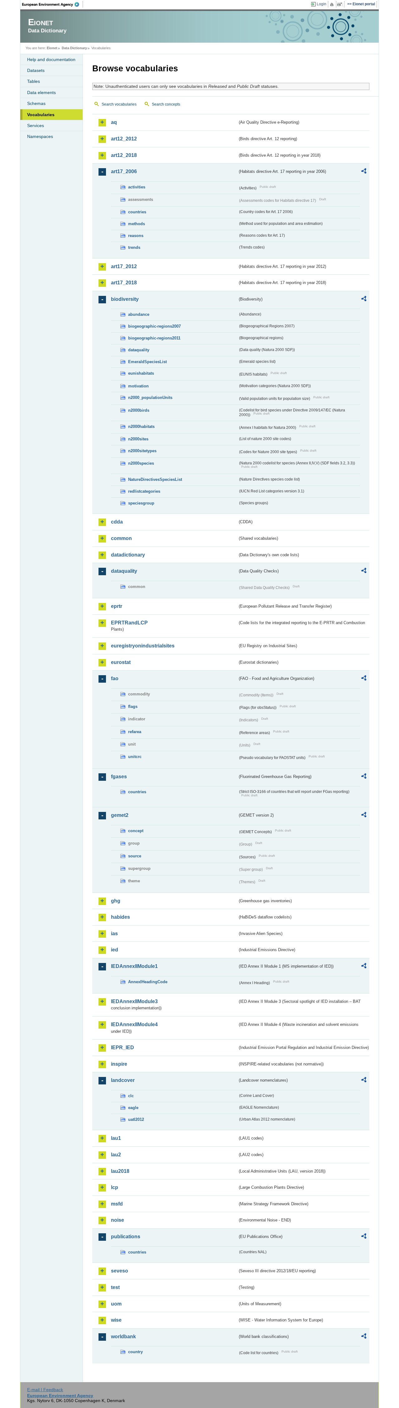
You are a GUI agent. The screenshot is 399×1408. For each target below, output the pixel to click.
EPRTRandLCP (129, 622)
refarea (134, 731)
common (121, 538)
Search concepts (166, 104)
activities (136, 187)
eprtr (116, 606)
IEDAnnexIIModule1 (134, 966)
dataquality (138, 350)
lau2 (116, 1154)
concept (135, 830)
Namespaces (40, 136)
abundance (138, 314)
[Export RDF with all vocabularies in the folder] (363, 172)
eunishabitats (141, 373)
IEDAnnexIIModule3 (134, 1001)
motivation (138, 386)
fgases (119, 776)
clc (131, 1095)
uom (116, 1303)
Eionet (52, 48)
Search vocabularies (119, 104)
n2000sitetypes (142, 450)
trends (134, 247)
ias (114, 933)
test (115, 1287)
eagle (133, 1107)
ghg (115, 900)
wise (116, 1320)
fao (114, 678)
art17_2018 (124, 282)
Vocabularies (41, 114)
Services (35, 125)
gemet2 (119, 815)
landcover (123, 1080)
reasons (135, 235)
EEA (52, 4)
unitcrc (135, 756)
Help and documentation (51, 59)
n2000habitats (141, 426)
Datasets (36, 70)
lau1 (116, 1138)
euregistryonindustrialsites (143, 645)
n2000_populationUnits (150, 397)
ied (114, 949)
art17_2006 (124, 171)
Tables (33, 81)
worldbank (123, 1336)
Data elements (41, 92)
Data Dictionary (74, 48)
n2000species (141, 463)
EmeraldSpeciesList (147, 361)
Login (321, 4)
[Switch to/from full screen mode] (340, 4)
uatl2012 (136, 1119)
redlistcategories (144, 491)
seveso (119, 1270)
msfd (117, 1204)
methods (136, 223)
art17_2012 (124, 266)
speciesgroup (141, 503)
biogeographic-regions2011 (154, 338)
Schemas (36, 103)
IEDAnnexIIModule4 (134, 1024)
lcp (114, 1187)
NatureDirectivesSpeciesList (155, 479)
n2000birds (138, 410)
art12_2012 (124, 138)
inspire (119, 1064)
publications (125, 1236)
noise (117, 1220)
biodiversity (125, 299)
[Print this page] (332, 4)
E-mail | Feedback (45, 1389)
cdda (117, 521)
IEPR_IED (122, 1047)
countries (137, 212)
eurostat (121, 662)
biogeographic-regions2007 (154, 326)
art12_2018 (124, 155)
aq (114, 122)
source (134, 856)
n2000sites (138, 439)
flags (132, 706)
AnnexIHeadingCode (147, 981)
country (135, 1351)
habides (120, 917)
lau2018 (120, 1171)
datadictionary (128, 554)
